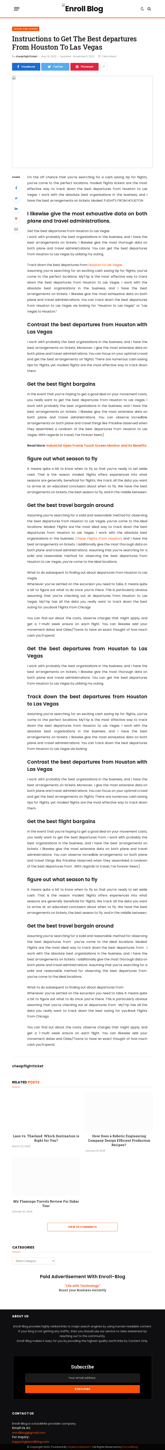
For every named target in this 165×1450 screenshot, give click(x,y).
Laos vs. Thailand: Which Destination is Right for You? (46, 1138)
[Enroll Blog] (82, 9)
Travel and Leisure (26, 28)
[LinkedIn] (16, 208)
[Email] (16, 229)
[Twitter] (16, 198)
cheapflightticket (26, 56)
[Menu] (16, 8)
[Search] (149, 8)
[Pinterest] (16, 219)
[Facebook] (16, 188)
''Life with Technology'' (83, 1286)
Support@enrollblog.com (30, 1442)
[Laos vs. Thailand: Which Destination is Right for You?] (46, 1111)
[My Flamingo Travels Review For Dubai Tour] (46, 1177)
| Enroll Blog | (130, 1447)
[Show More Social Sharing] (104, 67)
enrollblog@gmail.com (28, 1432)
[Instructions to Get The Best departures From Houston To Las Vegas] (82, 122)
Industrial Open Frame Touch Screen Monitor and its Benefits (96, 445)
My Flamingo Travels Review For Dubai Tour (46, 1203)
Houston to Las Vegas (105, 265)
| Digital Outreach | (79, 1447)
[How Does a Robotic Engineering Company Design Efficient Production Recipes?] (119, 1111)
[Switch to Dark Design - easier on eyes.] (142, 9)
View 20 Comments (82, 1227)
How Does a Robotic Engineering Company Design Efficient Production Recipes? (119, 1140)
